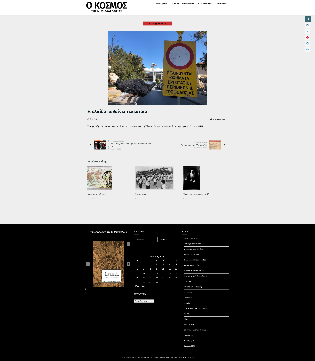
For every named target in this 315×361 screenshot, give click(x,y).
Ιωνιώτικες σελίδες (192, 265)
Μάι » (143, 286)
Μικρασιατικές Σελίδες (193, 249)
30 (157, 282)
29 (150, 282)
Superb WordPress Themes (183, 357)
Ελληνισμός (188, 335)
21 (144, 278)
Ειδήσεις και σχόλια (192, 238)
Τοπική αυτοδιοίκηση (192, 244)
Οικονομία (188, 292)
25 (170, 278)
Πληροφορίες (162, 3)
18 (170, 273)
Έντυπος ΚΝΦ (189, 346)
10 (163, 268)
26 (176, 278)
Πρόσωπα (188, 297)
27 (137, 282)
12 (176, 268)
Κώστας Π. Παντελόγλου (183, 3)
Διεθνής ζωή (189, 340)
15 (150, 273)
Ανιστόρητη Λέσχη (95, 194)
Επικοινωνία (222, 3)
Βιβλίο (186, 314)
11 (170, 268)
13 (137, 273)
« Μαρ (136, 286)
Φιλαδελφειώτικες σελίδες (195, 260)
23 (157, 278)
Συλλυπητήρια (141, 194)
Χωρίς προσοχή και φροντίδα (196, 194)
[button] (88, 264)
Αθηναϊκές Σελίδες (191, 254)
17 (163, 273)
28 (144, 282)
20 (137, 278)
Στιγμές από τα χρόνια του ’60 (195, 308)
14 (144, 273)
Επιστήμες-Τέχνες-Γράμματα (195, 330)
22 (150, 278)
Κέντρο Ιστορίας (205, 3)
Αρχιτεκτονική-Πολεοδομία (195, 276)
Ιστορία (187, 303)
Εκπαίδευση (189, 324)
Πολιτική (187, 281)
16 (157, 273)
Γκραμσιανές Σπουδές (193, 287)
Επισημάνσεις (157, 23)
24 (163, 278)
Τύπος (186, 319)
